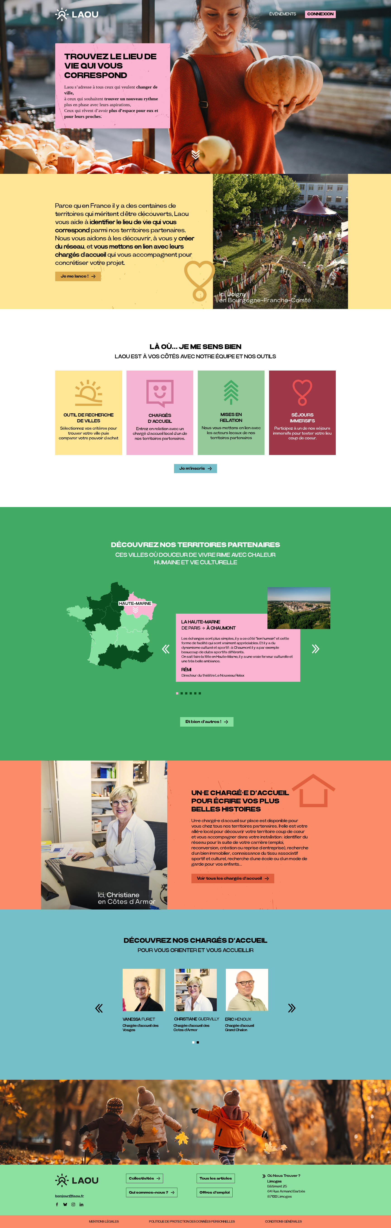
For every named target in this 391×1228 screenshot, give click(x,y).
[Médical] (195, 152)
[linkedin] (81, 1204)
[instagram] (73, 1204)
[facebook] (57, 1204)
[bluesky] (65, 1204)
